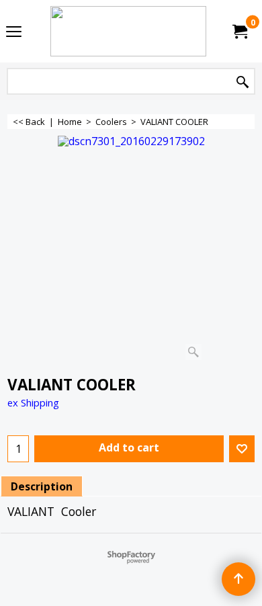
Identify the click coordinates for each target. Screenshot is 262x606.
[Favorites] (242, 449)
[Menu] (13, 32)
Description (42, 486)
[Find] (242, 82)
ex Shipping (33, 402)
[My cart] (239, 32)
